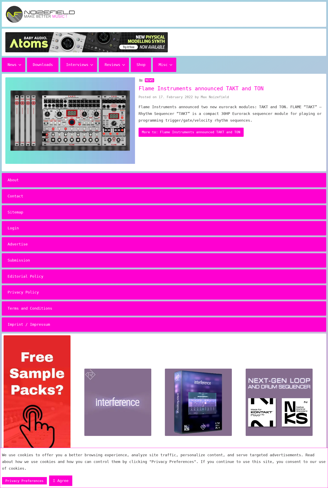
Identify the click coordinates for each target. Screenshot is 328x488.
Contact (15, 196)
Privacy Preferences (24, 481)
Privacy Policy (23, 292)
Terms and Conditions (30, 308)
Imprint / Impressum (29, 324)
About (13, 180)
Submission (19, 260)
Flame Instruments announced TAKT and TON (201, 88)
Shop (141, 64)
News (12, 64)
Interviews (77, 64)
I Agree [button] (61, 480)
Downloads (43, 64)
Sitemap (15, 212)
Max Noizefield (215, 97)
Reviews (112, 64)
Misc (163, 64)
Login (13, 228)
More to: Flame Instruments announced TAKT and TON (191, 132)
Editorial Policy (25, 276)
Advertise (18, 244)
